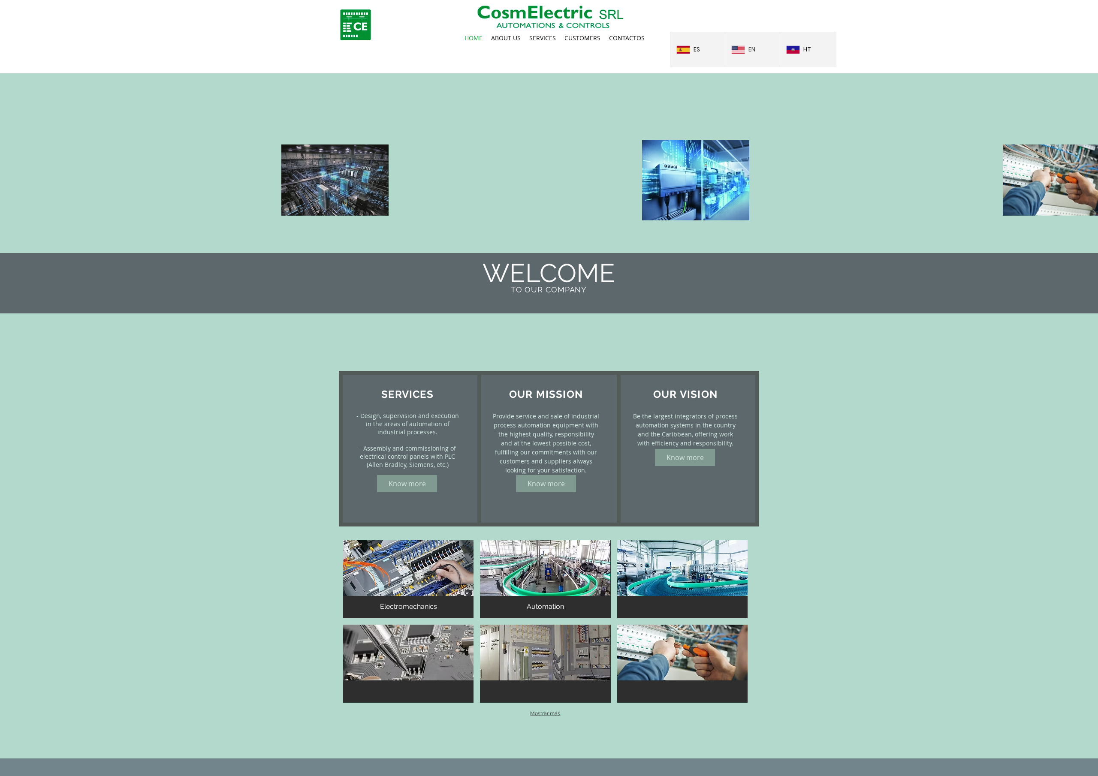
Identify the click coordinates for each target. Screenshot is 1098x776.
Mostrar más (545, 713)
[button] (408, 579)
